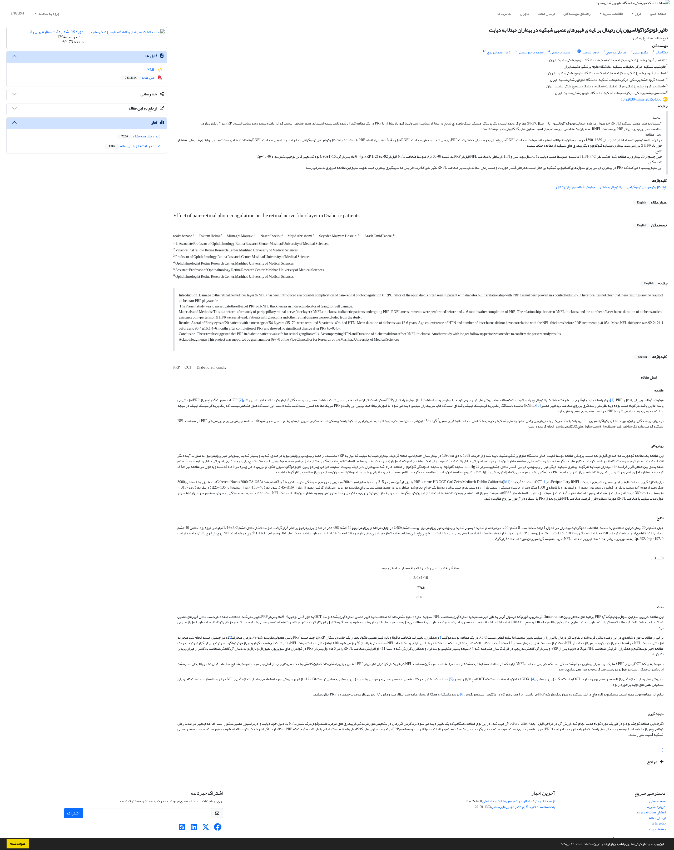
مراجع (652, 762)
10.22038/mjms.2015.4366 (641, 99)
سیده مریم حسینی (531, 52)
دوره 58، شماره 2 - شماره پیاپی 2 (56, 32)
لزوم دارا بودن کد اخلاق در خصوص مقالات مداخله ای (518, 801)
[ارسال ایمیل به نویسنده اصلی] (484, 51)
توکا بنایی (661, 52)
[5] (451, 679)
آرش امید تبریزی (499, 52)
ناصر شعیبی (590, 52)
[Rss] (182, 828)
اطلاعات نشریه (612, 13)
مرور (638, 13)
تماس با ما (504, 13)
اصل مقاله (649, 377)
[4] (533, 679)
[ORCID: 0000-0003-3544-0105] (579, 51)
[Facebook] (217, 828)
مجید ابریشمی (560, 52)
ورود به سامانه (48, 13)
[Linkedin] (194, 828)
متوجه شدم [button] (18, 844)
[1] (612, 400)
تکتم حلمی (640, 52)
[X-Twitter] (205, 828)
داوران (524, 13)
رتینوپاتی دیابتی (611, 187)
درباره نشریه (656, 806)
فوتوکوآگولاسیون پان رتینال (575, 187)
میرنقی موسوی (616, 52)
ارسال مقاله (546, 13)
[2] (241, 400)
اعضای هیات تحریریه (651, 812)
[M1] (507, 481)
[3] (538, 405)
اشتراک (73, 813)
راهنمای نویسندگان (577, 13)
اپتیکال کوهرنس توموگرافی (646, 187)
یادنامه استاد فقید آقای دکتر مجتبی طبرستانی (523, 806)
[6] (462, 694)
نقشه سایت (657, 828)
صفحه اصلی (658, 13)
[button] (558, 844)
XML (151, 69)
